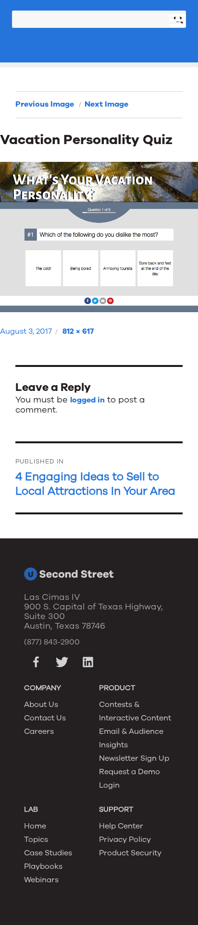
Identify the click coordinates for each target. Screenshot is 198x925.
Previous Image (44, 104)
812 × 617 (78, 331)
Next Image (106, 104)
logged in (87, 400)
